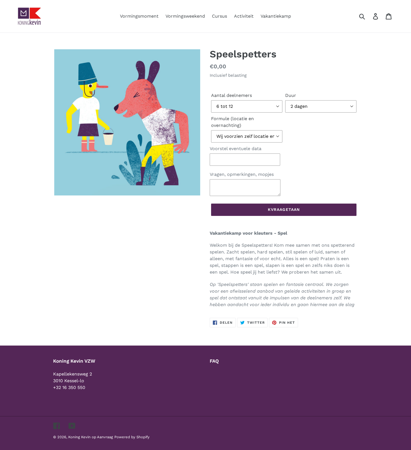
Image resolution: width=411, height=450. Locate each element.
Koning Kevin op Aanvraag (90, 437)
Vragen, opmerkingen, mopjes (242, 174)
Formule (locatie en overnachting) (232, 122)
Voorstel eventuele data (235, 148)
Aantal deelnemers (231, 95)
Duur (290, 95)
